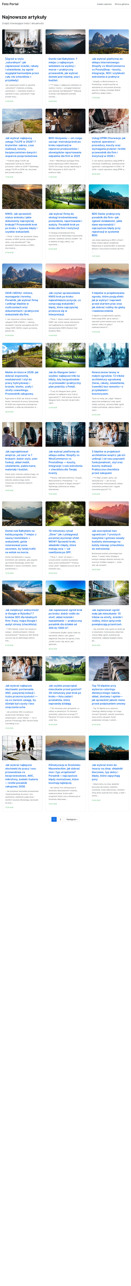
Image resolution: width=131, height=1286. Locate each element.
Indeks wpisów (104, 4)
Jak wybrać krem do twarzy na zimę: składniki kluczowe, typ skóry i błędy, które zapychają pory (107, 772)
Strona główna (122, 4)
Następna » (72, 819)
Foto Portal (10, 4)
